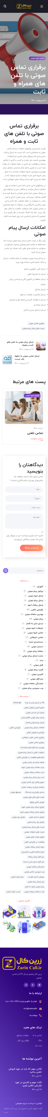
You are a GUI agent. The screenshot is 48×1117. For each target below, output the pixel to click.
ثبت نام (38, 1045)
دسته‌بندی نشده (34, 642)
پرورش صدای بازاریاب (36, 877)
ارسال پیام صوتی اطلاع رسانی (32, 717)
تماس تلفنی (35, 433)
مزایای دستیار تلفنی (36, 817)
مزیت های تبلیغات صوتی (34, 832)
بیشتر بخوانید (36, 438)
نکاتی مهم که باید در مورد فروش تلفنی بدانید (25, 1070)
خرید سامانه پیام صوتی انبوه (33, 767)
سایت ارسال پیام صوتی (31, 655)
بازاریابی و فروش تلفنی (35, 732)
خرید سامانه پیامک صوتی (34, 772)
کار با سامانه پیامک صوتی (34, 892)
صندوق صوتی (15, 792)
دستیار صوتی (35, 646)
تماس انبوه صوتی (37, 58)
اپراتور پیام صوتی (33, 591)
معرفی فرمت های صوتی (35, 837)
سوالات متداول (23, 1035)
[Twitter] (39, 985)
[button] (5, 6)
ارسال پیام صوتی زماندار (35, 722)
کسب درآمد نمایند (13, 892)
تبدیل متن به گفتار (33, 623)
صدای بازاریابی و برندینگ (34, 792)
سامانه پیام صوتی (33, 651)
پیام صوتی (36, 619)
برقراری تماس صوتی (36, 323)
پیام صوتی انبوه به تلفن (34, 887)
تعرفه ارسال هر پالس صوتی (33, 762)
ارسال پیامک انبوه (33, 605)
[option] (23, 418)
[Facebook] (32, 985)
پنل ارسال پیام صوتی (36, 882)
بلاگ (40, 1040)
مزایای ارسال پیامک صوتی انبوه (32, 812)
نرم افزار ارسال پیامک (36, 857)
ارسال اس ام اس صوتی (35, 712)
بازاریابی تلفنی (35, 609)
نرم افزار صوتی (35, 679)
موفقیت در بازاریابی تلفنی (34, 842)
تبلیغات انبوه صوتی (32, 628)
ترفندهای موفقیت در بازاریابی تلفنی (30, 757)
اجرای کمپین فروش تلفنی (34, 707)
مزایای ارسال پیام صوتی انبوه (33, 807)
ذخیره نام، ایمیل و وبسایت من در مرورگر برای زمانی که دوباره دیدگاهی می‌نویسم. (25, 537)
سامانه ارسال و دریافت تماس (33, 787)
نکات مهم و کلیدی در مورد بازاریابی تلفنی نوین (28, 1084)
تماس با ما (37, 1035)
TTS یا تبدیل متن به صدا (34, 703)
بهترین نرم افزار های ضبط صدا (32, 747)
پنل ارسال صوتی (17, 877)
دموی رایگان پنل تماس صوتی (33, 782)
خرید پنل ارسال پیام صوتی (33, 777)
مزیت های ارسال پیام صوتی (33, 328)
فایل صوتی (36, 665)
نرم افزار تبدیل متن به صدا (33, 862)
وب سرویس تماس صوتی (34, 872)
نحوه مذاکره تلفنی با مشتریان (32, 852)
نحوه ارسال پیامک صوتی (34, 847)
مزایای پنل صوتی (18, 817)
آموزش (38, 586)
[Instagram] (26, 985)
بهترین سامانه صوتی (32, 614)
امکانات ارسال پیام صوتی (34, 727)
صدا (39, 660)
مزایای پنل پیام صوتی (35, 822)
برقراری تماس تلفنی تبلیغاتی (33, 737)
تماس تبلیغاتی (34, 637)
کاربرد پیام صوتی (34, 669)
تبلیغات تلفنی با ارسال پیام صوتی (31, 752)
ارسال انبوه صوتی (34, 595)
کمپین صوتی (35, 674)
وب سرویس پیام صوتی (31, 688)
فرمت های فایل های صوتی (33, 797)
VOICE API (17, 703)
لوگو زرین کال (23, 1040)
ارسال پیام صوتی (33, 600)
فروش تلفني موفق (37, 802)
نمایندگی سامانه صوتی (31, 683)
